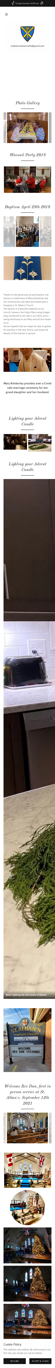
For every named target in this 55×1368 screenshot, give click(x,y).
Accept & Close (40, 1361)
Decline (14, 1361)
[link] (27, 34)
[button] (6, 14)
